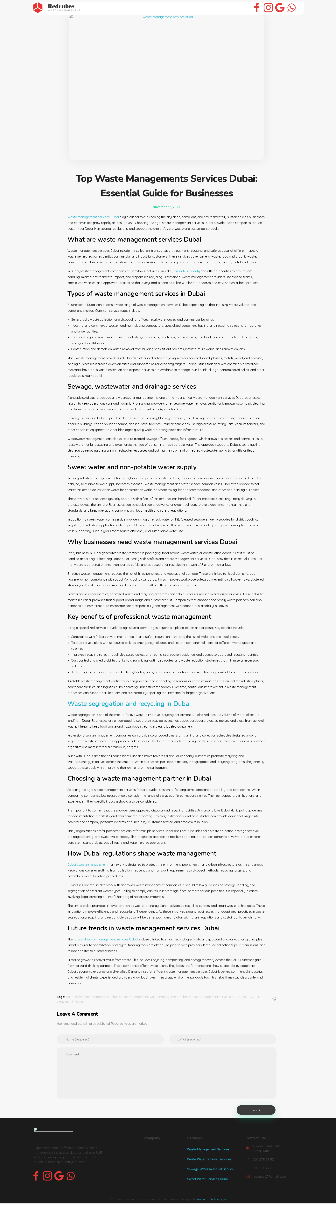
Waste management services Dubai (93, 217)
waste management (133, 997)
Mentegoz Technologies (211, 1199)
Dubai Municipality (187, 271)
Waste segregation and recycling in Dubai (129, 703)
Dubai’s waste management (87, 864)
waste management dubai (169, 997)
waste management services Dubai (214, 997)
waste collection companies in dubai (92, 997)
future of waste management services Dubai (106, 939)
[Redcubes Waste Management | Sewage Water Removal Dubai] (56, 7)
